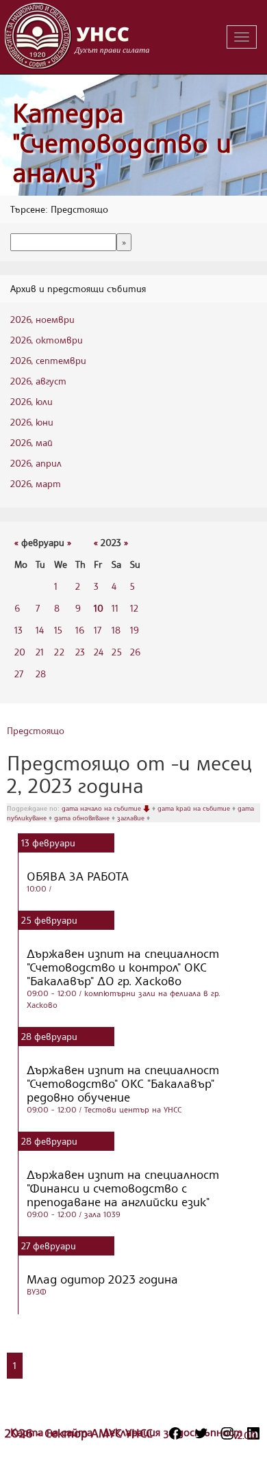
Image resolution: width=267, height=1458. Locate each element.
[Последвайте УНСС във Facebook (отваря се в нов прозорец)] (175, 1433)
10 (98, 608)
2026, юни (31, 422)
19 (134, 630)
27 (18, 673)
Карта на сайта (53, 1432)
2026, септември (48, 360)
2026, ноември (42, 319)
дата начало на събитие (102, 808)
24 (98, 652)
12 (134, 608)
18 (116, 630)
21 (40, 652)
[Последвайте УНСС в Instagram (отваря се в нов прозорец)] (227, 1433)
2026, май (31, 442)
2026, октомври (46, 340)
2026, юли (31, 401)
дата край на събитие (194, 808)
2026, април (36, 463)
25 (117, 652)
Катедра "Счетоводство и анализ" (121, 142)
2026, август (38, 381)
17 (97, 630)
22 (59, 652)
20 (19, 652)
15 (58, 630)
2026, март (35, 483)
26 (135, 652)
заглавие (132, 817)
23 (80, 652)
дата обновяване (83, 817)
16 (79, 630)
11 (115, 608)
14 (40, 630)
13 (18, 630)
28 (41, 673)
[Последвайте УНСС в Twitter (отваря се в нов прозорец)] (201, 1433)
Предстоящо (35, 730)
